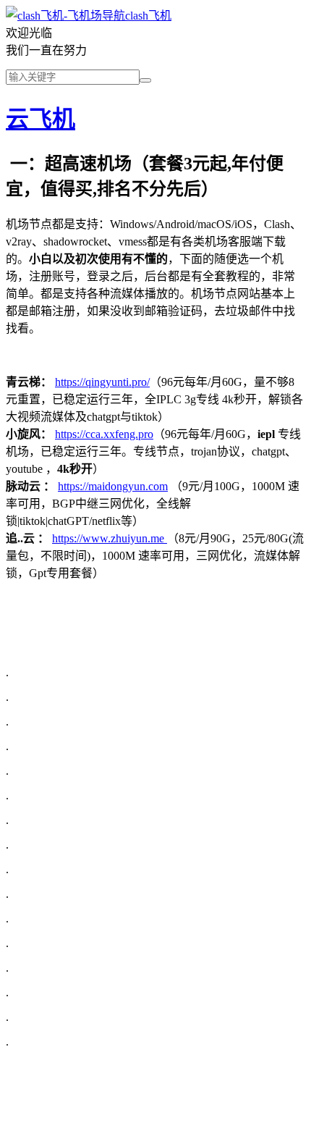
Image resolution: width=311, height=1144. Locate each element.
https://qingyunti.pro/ (102, 382)
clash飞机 (148, 15)
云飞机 (40, 119)
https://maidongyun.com (113, 486)
